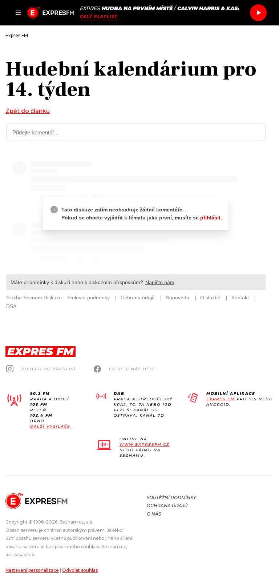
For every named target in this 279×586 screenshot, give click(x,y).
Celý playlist (98, 16)
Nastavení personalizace (32, 570)
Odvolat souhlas (80, 570)
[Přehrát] (258, 12)
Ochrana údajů (167, 505)
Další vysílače (50, 426)
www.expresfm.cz (145, 444)
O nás (154, 514)
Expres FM (220, 399)
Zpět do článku (27, 111)
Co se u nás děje (132, 369)
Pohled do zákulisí (48, 369)
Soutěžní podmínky (171, 497)
